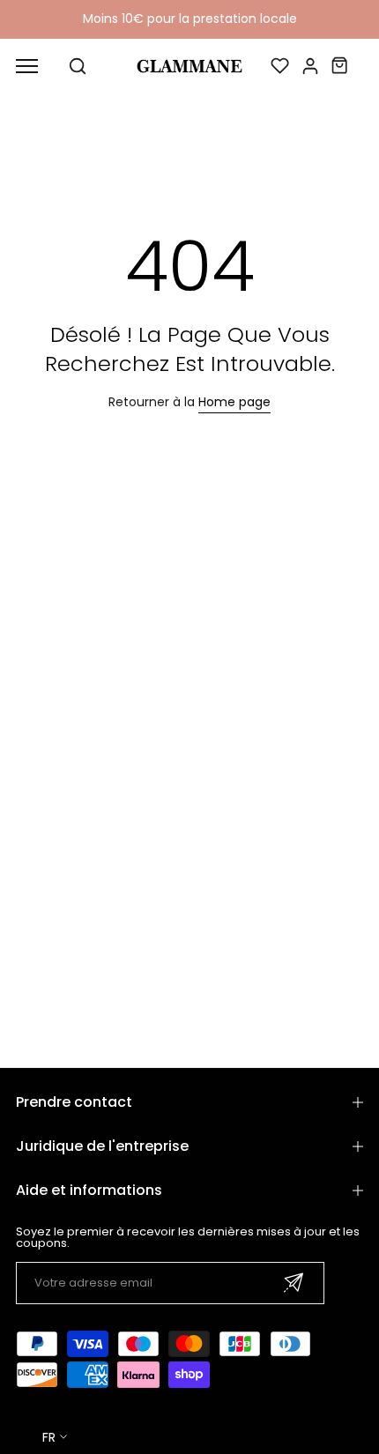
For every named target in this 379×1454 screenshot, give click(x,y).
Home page (234, 402)
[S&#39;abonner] (293, 1282)
